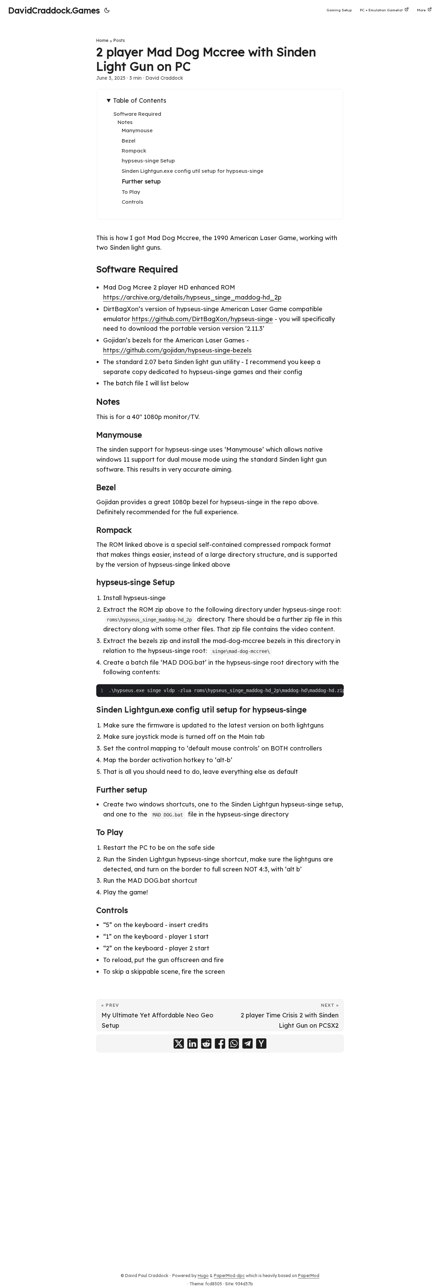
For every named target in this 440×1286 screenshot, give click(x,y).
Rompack (134, 150)
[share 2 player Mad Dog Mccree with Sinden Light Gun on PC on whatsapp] (234, 1043)
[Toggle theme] (107, 10)
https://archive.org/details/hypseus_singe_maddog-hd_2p (192, 297)
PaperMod (308, 1275)
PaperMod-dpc (229, 1275)
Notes (125, 122)
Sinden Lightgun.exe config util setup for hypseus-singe (192, 171)
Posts (119, 40)
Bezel (128, 140)
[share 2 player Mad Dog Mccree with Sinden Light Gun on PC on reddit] (206, 1043)
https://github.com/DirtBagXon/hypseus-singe (202, 319)
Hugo (203, 1275)
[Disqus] (220, 1152)
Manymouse (137, 130)
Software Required (137, 114)
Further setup (141, 181)
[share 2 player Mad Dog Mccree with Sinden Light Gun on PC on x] (179, 1043)
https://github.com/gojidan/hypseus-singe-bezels (177, 350)
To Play (131, 192)
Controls (132, 202)
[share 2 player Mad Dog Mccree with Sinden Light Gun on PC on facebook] (220, 1043)
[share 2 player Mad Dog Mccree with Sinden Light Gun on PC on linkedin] (192, 1043)
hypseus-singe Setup (148, 160)
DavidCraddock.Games (54, 10)
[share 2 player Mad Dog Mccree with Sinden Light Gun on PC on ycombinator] (261, 1043)
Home (102, 40)
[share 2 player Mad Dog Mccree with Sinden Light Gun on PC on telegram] (247, 1043)
